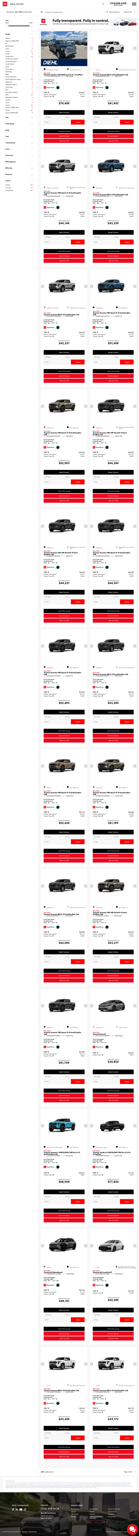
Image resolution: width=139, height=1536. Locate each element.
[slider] (6, 25)
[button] (86, 48)
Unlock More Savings (64, 131)
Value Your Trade (64, 141)
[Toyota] (5, 4)
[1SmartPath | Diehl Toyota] (88, 22)
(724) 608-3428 (118, 3)
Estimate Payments (64, 136)
